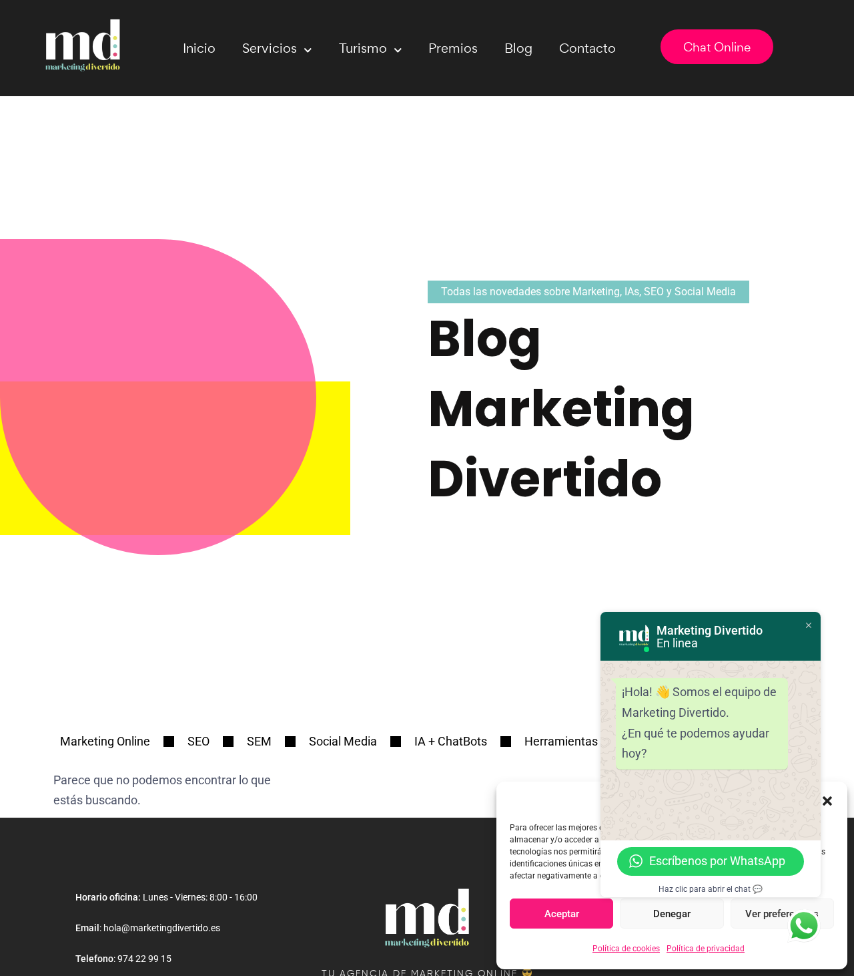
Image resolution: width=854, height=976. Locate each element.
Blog (518, 48)
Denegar (672, 914)
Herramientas (561, 741)
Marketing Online (105, 741)
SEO (198, 741)
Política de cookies (626, 948)
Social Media (343, 741)
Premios (453, 48)
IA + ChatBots (450, 741)
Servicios (269, 48)
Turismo (363, 48)
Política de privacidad (706, 948)
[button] (827, 799)
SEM (259, 741)
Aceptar (561, 914)
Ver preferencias (782, 914)
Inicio (199, 48)
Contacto (587, 48)
